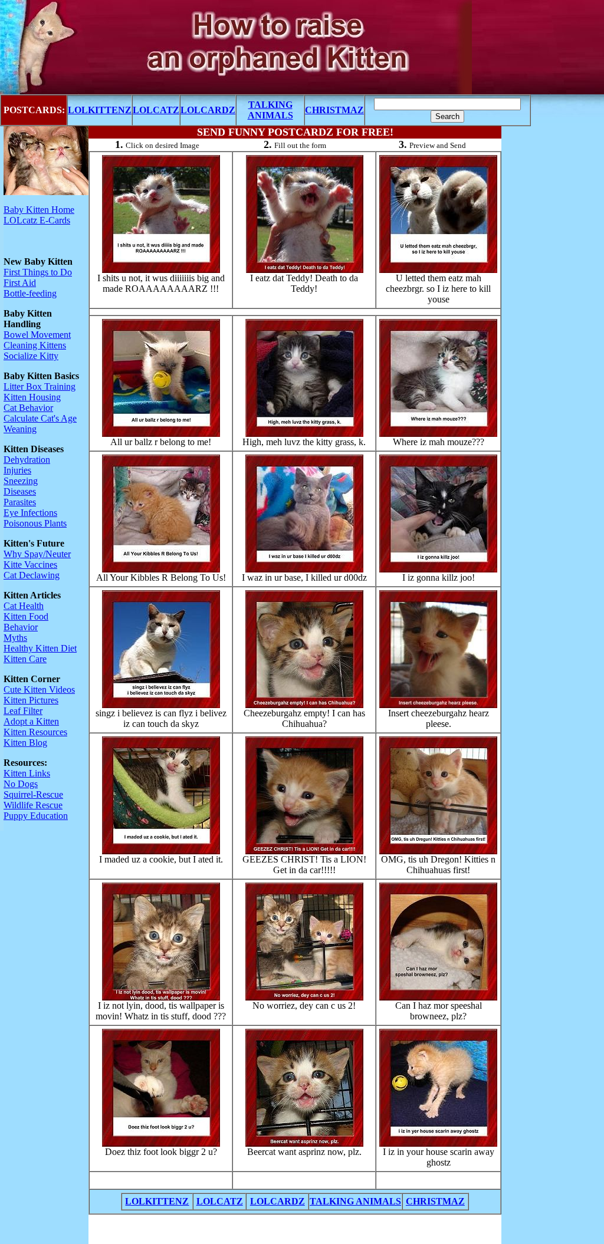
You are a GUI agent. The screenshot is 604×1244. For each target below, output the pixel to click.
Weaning (20, 429)
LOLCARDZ (207, 110)
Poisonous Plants (35, 523)
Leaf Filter (23, 711)
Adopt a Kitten (31, 721)
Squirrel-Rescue (33, 794)
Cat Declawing (32, 575)
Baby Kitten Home (39, 210)
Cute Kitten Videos (39, 689)
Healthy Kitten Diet (40, 648)
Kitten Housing (32, 397)
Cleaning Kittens (35, 345)
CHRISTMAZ (334, 110)
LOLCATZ (156, 110)
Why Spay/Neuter (37, 554)
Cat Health (24, 606)
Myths (15, 638)
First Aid (20, 283)
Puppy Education (36, 816)
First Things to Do (38, 272)
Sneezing (21, 481)
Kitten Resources (35, 732)
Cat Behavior (28, 408)
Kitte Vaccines (30, 565)
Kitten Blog (25, 743)
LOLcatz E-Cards (37, 220)
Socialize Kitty (31, 356)
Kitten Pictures (31, 700)
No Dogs (21, 784)
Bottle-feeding (30, 293)
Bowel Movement (37, 335)
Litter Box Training (40, 386)
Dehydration (27, 460)
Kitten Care (25, 659)
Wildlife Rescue (33, 805)
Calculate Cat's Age (40, 418)
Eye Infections (30, 513)
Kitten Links (27, 773)
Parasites (20, 502)
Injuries (17, 470)
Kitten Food (26, 616)
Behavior (21, 627)
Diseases (20, 491)
